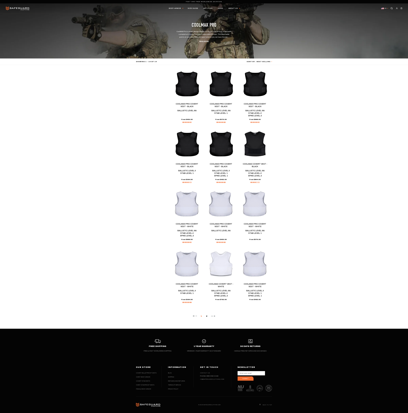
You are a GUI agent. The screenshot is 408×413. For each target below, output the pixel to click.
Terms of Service (174, 385)
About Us (233, 8)
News (220, 8)
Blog (170, 373)
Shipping (171, 377)
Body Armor (175, 8)
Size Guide (193, 8)
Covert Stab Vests (143, 381)
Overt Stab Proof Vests (145, 385)
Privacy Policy (173, 389)
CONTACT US (205, 373)
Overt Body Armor (143, 377)
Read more (204, 41)
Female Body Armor (143, 389)
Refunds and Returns (176, 381)
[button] (187, 122)
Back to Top (267, 404)
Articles (207, 8)
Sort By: (251, 62)
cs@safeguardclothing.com (212, 379)
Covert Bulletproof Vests (146, 373)
